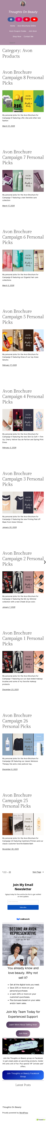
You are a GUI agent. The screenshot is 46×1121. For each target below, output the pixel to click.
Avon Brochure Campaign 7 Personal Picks (23, 157)
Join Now (23, 1033)
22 (10, 872)
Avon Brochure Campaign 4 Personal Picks (23, 396)
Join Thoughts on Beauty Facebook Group (23, 1075)
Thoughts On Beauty (23, 12)
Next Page (38, 872)
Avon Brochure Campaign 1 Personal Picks (23, 638)
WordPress (23, 1113)
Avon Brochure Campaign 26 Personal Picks (17, 721)
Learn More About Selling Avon (23, 1025)
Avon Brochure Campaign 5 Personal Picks (23, 316)
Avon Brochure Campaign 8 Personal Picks (23, 77)
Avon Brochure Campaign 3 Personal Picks (23, 479)
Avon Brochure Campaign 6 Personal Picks (23, 237)
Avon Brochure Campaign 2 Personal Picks (23, 558)
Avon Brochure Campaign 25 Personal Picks (17, 800)
